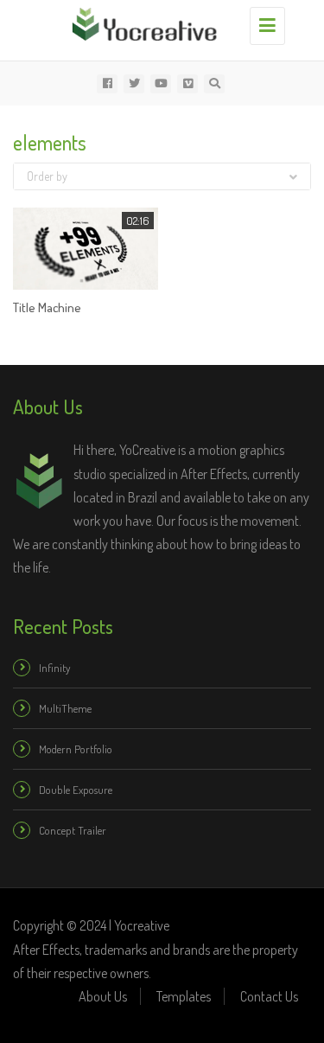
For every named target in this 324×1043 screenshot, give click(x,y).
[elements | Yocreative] (158, 21)
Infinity (54, 668)
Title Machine (47, 307)
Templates (183, 996)
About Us (103, 996)
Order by (47, 176)
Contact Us (269, 996)
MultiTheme (65, 708)
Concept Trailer (72, 830)
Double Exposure (75, 790)
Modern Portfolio (75, 749)
